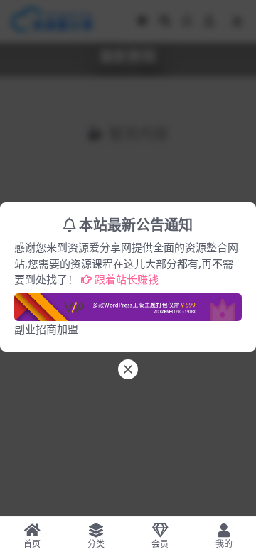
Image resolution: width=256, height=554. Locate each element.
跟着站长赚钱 (127, 279)
